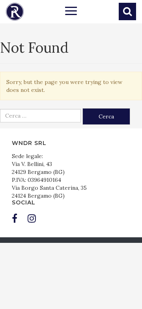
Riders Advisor (15, 12)
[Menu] (71, 12)
